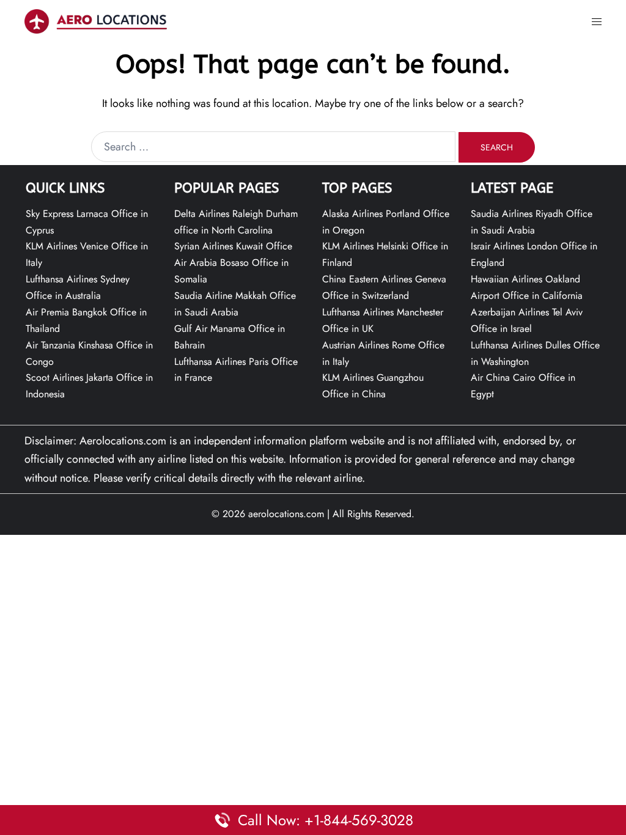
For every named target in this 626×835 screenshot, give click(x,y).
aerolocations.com (286, 514)
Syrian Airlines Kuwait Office (233, 246)
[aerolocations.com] (95, 20)
